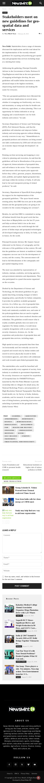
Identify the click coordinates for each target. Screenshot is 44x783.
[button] (4, 3)
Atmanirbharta (11, 419)
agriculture (30, 416)
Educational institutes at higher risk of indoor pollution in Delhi (32, 467)
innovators (9, 430)
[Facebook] (4, 39)
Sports (18, 677)
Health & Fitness (21, 631)
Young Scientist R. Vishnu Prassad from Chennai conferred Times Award (26, 490)
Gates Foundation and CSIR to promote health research (11, 467)
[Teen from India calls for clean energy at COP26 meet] (8, 502)
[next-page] (7, 522)
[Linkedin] (21, 39)
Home (4, 9)
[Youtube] (34, 764)
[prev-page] (3, 522)
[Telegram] (26, 39)
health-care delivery (22, 427)
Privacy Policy (25, 773)
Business (19, 646)
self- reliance (11, 436)
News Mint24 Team (10, 33)
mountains (9, 433)
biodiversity (27, 419)
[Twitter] (10, 39)
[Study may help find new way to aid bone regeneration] (8, 514)
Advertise (34, 773)
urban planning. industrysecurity (19, 441)
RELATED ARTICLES (12, 478)
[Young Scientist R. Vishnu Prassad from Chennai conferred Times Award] (8, 490)
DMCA (17, 773)
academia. (16, 416)
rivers (21, 433)
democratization (24, 421)
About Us (10, 773)
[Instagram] (15, 764)
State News (19, 615)
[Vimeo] (28, 764)
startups (26, 436)
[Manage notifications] (38, 778)
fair (6, 427)
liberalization (25, 430)
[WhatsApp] (15, 39)
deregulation (11, 424)
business (8, 421)
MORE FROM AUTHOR (12, 481)
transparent (10, 439)
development (27, 424)
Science (11, 9)
